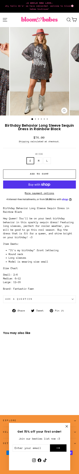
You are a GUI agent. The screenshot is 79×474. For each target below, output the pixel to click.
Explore (10, 420)
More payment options (39, 193)
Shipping (24, 141)
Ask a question (19, 299)
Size (39, 154)
